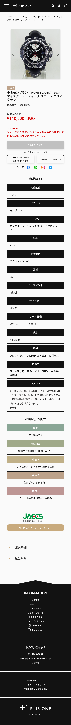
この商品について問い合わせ (50, 159)
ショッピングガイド (35, 621)
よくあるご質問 (35, 616)
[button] (58, 54)
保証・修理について (35, 680)
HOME (10, 16)
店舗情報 (35, 662)
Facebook (38, 625)
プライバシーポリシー (35, 684)
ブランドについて (35, 612)
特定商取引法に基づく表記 (35, 152)
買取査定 (35, 600)
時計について (35, 604)
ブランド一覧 (35, 608)
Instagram (37, 629)
